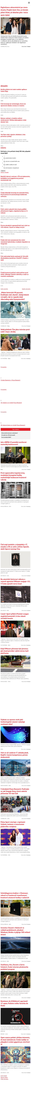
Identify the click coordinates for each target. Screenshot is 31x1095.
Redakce (3, 1034)
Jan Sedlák (3, 575)
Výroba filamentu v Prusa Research (10, 380)
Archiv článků (4, 1075)
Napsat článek (4, 1077)
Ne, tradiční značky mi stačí (10, 164)
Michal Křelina (4, 506)
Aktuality (4, 86)
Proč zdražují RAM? (6, 437)
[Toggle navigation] (29, 2)
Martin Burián (4, 785)
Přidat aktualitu (4, 1079)
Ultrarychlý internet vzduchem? (9, 433)
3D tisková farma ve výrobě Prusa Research (13, 425)
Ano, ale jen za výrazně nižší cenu (12, 161)
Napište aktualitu (26, 289)
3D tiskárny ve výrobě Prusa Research (11, 403)
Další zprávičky (4, 289)
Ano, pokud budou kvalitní (10, 158)
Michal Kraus (4, 681)
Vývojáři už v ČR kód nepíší (8, 435)
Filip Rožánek (4, 358)
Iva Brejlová (3, 46)
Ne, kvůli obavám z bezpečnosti (11, 168)
